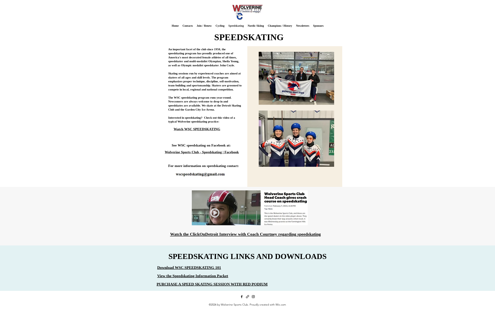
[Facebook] (242, 297)
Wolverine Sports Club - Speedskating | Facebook (202, 152)
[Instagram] (253, 297)
